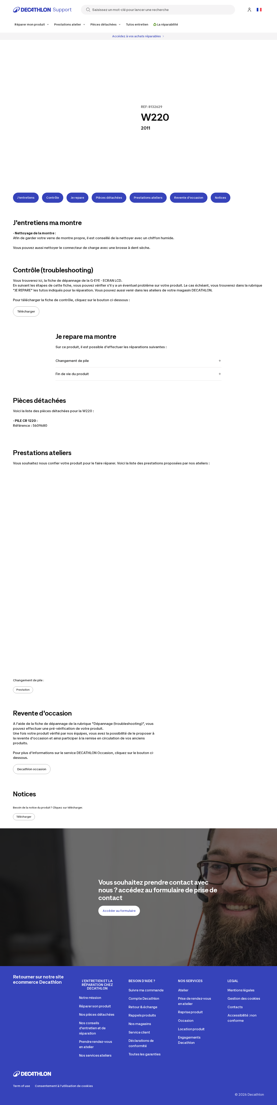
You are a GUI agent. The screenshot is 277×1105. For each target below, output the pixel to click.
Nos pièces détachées (97, 1014)
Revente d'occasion (188, 197)
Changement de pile (72, 361)
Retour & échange (143, 1007)
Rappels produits (142, 1015)
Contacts (235, 1007)
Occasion (185, 1021)
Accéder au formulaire (119, 910)
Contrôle (52, 197)
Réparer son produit (95, 1006)
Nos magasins (140, 1024)
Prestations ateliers (148, 197)
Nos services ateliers (95, 1055)
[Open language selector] (259, 10)
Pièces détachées (109, 197)
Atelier (183, 990)
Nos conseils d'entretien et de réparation (92, 1028)
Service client (139, 1032)
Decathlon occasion (31, 769)
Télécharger (26, 311)
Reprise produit (190, 1012)
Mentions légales (241, 990)
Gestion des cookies (244, 998)
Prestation (23, 689)
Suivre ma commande (146, 990)
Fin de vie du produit (72, 374)
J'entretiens (25, 197)
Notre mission (90, 998)
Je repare (77, 197)
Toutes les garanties (145, 1054)
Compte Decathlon (144, 998)
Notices (220, 197)
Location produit (191, 1029)
